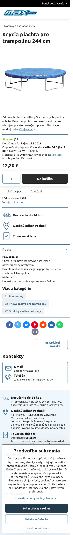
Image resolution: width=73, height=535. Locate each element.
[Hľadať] (46, 13)
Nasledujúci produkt (52, 344)
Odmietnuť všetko (36, 519)
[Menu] (65, 13)
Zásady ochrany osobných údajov (36, 498)
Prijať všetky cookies (36, 508)
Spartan (18, 202)
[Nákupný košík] (56, 13)
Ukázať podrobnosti (37, 528)
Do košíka (45, 178)
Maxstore (56, 154)
